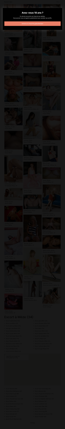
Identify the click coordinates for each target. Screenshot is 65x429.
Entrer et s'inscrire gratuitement (32, 23)
